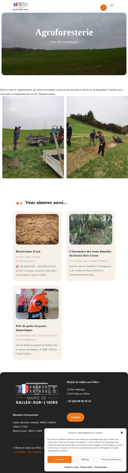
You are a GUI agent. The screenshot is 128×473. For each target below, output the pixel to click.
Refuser (85, 459)
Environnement (71, 42)
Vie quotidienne (26, 340)
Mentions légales (86, 467)
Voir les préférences (111, 459)
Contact (75, 417)
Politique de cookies (71, 467)
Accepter (59, 459)
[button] (121, 432)
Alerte (35, 257)
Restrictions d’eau (28, 251)
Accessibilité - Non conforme (27, 452)
